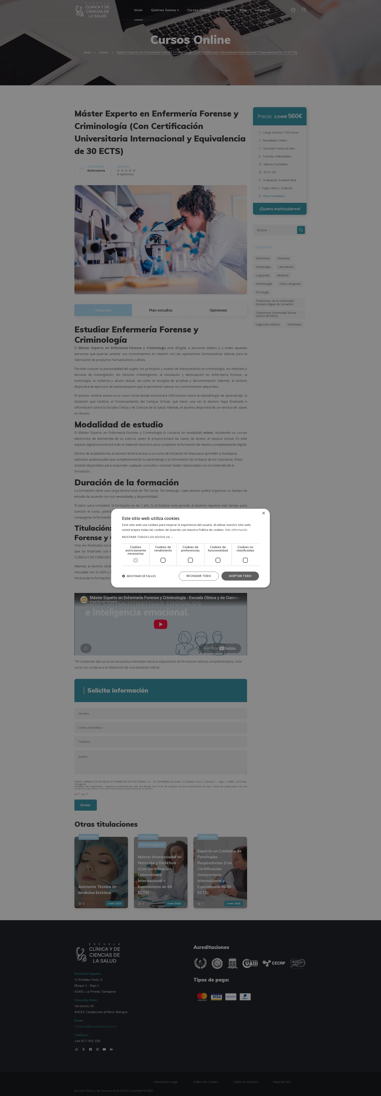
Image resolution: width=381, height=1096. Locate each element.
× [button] (263, 513)
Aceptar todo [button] (240, 576)
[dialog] (190, 548)
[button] (190, 537)
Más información (236, 530)
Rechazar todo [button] (199, 576)
